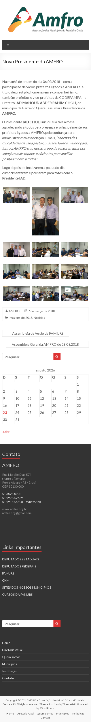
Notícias (39, 317)
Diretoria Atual (12, 650)
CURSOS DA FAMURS (17, 594)
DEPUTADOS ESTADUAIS (20, 559)
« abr (6, 431)
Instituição (9, 671)
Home (6, 643)
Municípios (9, 664)
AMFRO (14, 311)
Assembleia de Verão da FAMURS (35, 333)
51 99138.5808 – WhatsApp (21, 502)
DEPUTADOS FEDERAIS (19, 566)
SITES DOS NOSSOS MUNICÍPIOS (26, 587)
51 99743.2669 (12, 498)
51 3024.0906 (11, 494)
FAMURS (8, 573)
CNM (5, 580)
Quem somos (11, 657)
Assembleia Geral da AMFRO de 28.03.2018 (47, 344)
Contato (8, 678)
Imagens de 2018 (20, 317)
